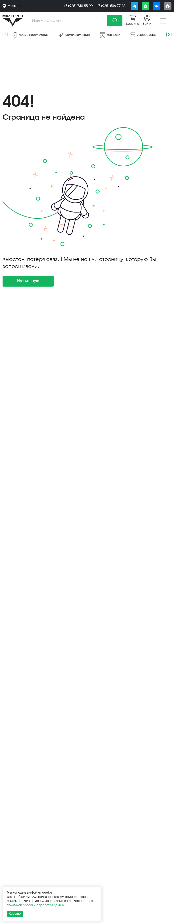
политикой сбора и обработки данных (36, 905)
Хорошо (15, 913)
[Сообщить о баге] (167, 6)
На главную (28, 281)
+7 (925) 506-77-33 (111, 6)
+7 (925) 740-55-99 (78, 6)
